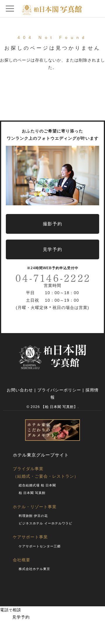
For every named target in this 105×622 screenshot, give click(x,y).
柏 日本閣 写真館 (32, 493)
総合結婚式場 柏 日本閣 (37, 485)
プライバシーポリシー (59, 390)
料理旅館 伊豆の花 (33, 515)
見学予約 (16, 617)
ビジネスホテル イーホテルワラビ (45, 523)
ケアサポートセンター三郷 (40, 546)
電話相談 (10, 609)
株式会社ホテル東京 (34, 569)
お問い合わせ (20, 390)
